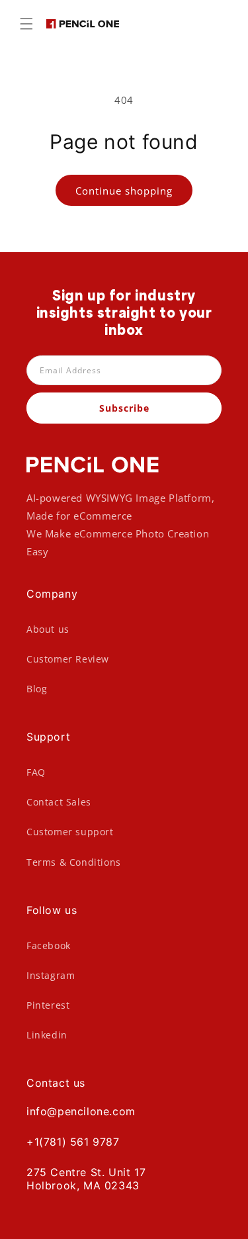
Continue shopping (124, 190)
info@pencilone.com (81, 1111)
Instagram (50, 975)
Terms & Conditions (73, 862)
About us (47, 629)
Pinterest (47, 1005)
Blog (36, 688)
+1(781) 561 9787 (73, 1141)
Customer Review (67, 659)
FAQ (36, 772)
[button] (26, 23)
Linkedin (46, 1035)
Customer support (70, 831)
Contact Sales (58, 802)
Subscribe (124, 408)
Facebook (48, 945)
